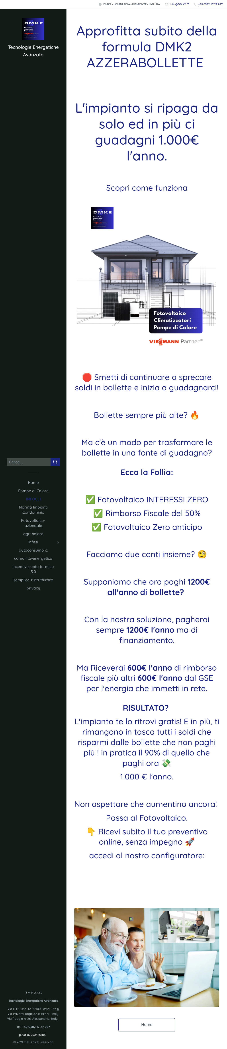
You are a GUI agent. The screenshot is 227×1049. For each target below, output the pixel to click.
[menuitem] (33, 482)
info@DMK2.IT (179, 4)
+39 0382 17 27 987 (210, 4)
